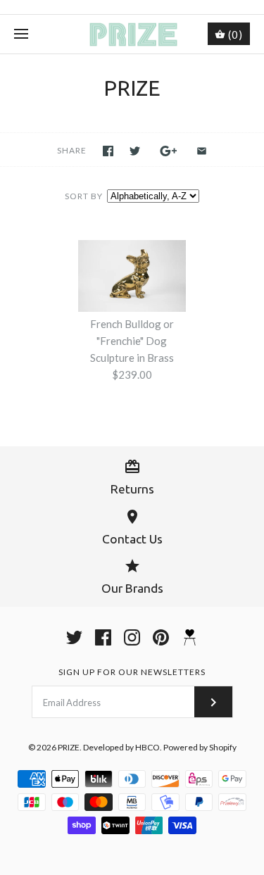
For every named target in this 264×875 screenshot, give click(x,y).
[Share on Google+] (168, 151)
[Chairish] (190, 637)
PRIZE (69, 747)
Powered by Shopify (200, 747)
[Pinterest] (161, 637)
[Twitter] (74, 637)
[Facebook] (103, 637)
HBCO (147, 747)
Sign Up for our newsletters (132, 672)
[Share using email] (201, 151)
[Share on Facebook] (108, 151)
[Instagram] (132, 637)
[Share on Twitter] (135, 151)
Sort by (84, 196)
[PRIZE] (132, 34)
